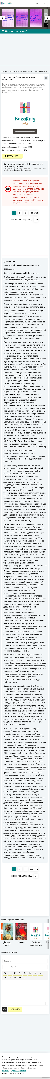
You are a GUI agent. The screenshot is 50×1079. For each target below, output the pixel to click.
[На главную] (6, 3)
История (35, 137)
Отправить (15, 1009)
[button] (5, 973)
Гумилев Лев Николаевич (19, 144)
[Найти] (45, 3)
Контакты (5, 1071)
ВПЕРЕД (34, 213)
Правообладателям (18, 1071)
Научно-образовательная (19, 137)
